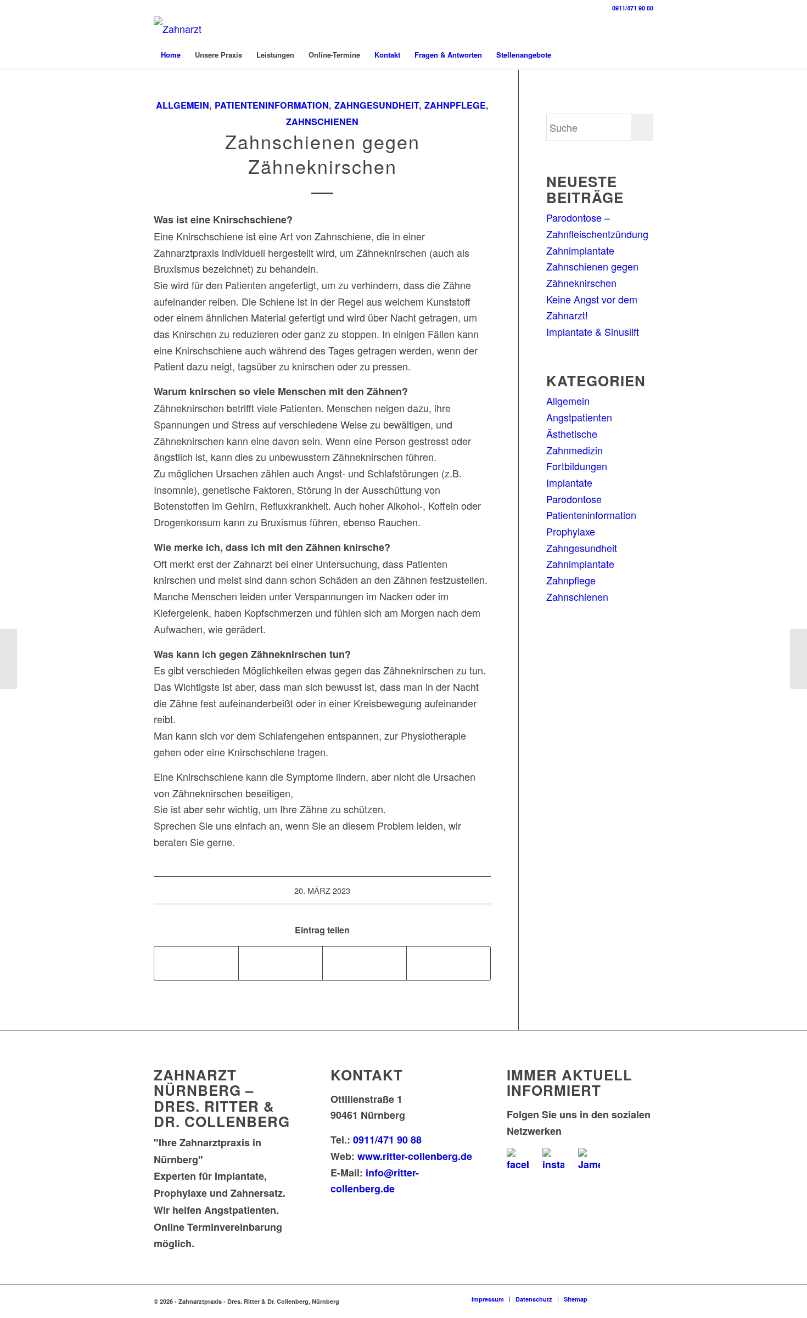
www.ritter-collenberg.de (414, 1156)
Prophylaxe (570, 531)
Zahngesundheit (376, 105)
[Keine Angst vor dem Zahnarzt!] (8, 659)
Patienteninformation (272, 105)
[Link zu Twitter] (645, 29)
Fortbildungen (576, 466)
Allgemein (182, 105)
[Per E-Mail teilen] (448, 963)
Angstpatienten (579, 417)
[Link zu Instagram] (628, 29)
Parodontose (574, 499)
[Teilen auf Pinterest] (364, 963)
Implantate (569, 482)
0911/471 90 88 (631, 8)
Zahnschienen (322, 121)
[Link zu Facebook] (612, 29)
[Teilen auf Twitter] (280, 963)
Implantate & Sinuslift (592, 331)
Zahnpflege (455, 105)
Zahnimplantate (580, 250)
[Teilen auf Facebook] (196, 963)
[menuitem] (171, 55)
